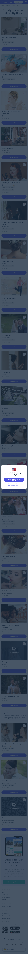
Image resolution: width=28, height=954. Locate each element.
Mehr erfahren (14, 49)
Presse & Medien (6, 897)
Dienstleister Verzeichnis (8, 916)
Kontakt (4, 899)
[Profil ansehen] (14, 26)
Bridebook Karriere (7, 895)
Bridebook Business (7, 906)
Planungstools (5, 913)
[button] (14, 882)
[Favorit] (24, 19)
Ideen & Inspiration (7, 918)
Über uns (4, 892)
